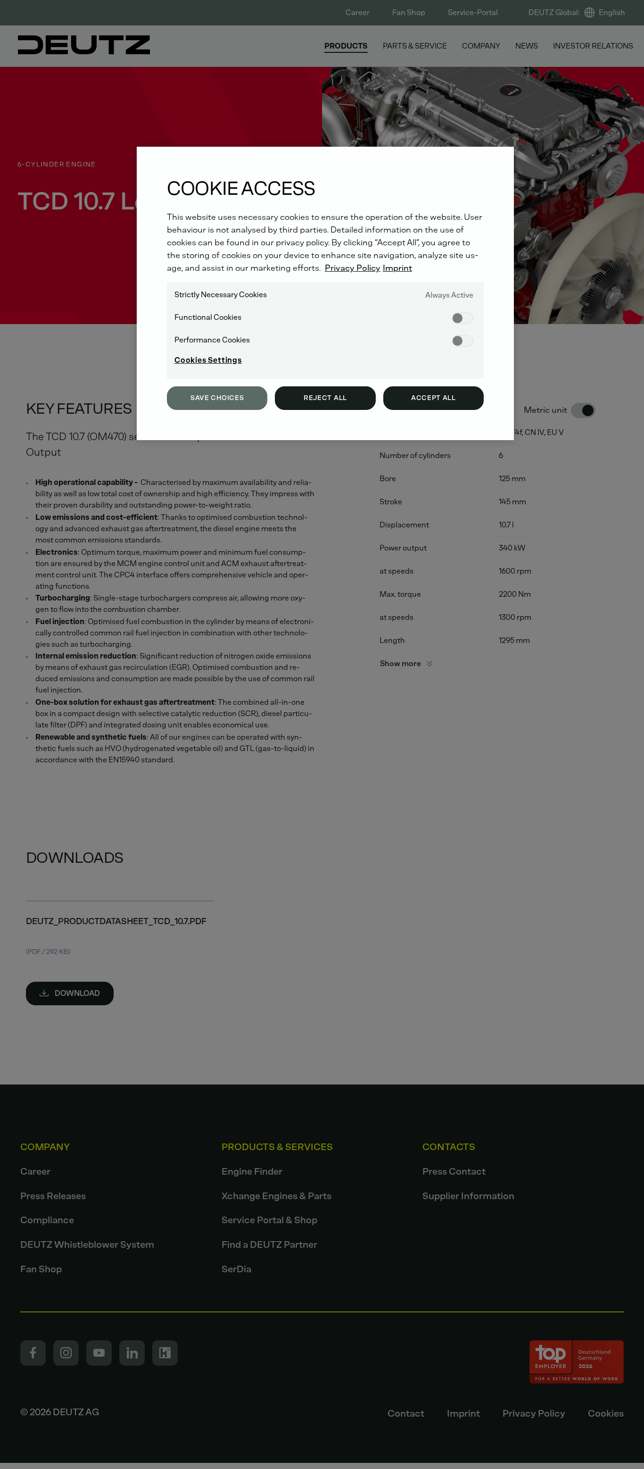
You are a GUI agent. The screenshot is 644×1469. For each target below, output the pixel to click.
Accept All (433, 398)
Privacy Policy (352, 268)
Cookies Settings (208, 360)
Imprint (397, 268)
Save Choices (217, 398)
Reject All (325, 398)
